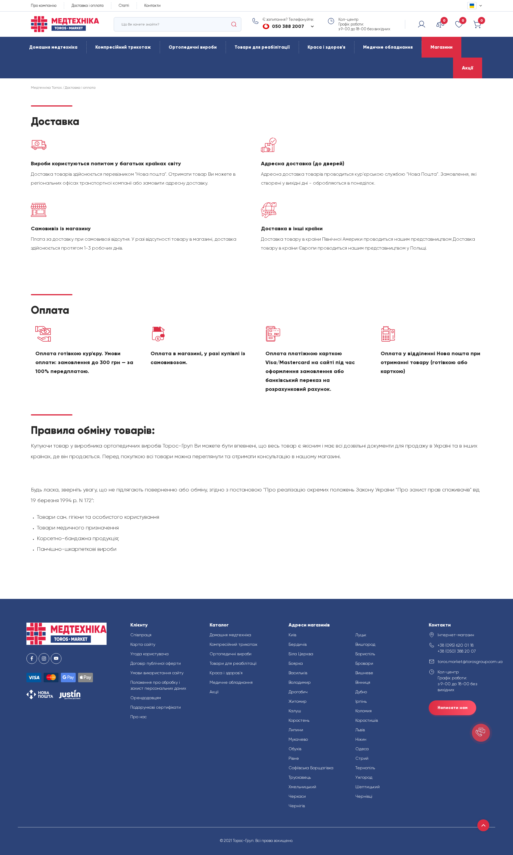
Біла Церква (301, 653)
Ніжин (360, 739)
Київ (292, 634)
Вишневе (364, 672)
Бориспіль (365, 653)
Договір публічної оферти (155, 663)
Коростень (299, 720)
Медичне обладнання (388, 47)
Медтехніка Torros (46, 87)
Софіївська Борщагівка (311, 767)
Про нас (138, 716)
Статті (124, 5)
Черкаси (297, 796)
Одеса (362, 748)
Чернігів (297, 805)
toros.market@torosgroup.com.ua (462, 661)
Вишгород (365, 644)
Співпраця (140, 634)
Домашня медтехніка (53, 47)
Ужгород (363, 777)
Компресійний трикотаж (123, 47)
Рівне (294, 758)
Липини (296, 729)
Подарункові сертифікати (155, 707)
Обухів (295, 748)
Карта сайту (142, 644)
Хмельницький (302, 786)
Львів (360, 729)
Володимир (300, 682)
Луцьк (360, 634)
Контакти (152, 5)
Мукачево (298, 739)
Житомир (298, 701)
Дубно (361, 691)
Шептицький (367, 786)
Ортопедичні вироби (193, 47)
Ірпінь (361, 701)
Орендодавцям (145, 697)
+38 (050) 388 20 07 (457, 651)
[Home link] (65, 24)
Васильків (298, 672)
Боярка (296, 663)
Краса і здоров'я (326, 47)
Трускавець (300, 777)
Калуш (295, 710)
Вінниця (362, 682)
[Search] (234, 24)
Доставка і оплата (88, 5)
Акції (467, 68)
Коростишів (366, 720)
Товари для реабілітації (262, 47)
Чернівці (363, 796)
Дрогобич (298, 691)
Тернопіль (365, 767)
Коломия (363, 710)
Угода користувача (149, 653)
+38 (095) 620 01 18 (456, 645)
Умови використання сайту (156, 672)
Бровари (364, 663)
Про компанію (43, 5)
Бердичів (298, 644)
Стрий (361, 758)
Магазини (441, 47)
